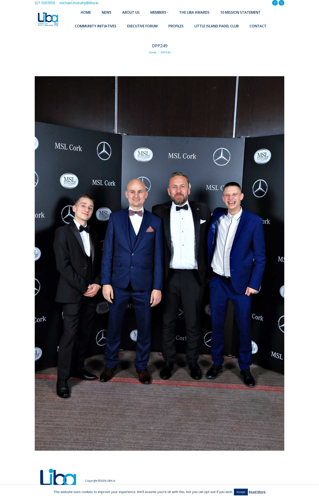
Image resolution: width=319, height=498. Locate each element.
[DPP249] (159, 263)
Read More (257, 492)
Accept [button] (241, 492)
